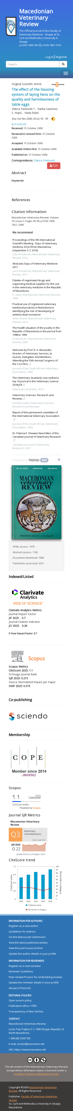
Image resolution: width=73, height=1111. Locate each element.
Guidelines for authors (22, 931)
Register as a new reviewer (25, 966)
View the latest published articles (28, 942)
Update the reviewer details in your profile (34, 982)
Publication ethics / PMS (23, 1006)
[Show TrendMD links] (59, 459)
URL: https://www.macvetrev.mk (27, 1049)
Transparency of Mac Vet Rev (26, 1011)
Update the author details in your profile (32, 953)
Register (61, 57)
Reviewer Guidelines (21, 971)
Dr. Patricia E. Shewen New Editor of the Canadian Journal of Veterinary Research (36, 434)
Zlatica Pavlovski (23, 109)
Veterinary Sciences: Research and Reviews (33, 396)
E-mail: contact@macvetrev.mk (26, 1044)
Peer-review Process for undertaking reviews (35, 977)
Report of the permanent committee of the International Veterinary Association (35, 414)
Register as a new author (23, 926)
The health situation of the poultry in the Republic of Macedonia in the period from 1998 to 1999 (36, 331)
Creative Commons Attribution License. (36, 1074)
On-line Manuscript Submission (27, 937)
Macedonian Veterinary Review (27, 1023)
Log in (49, 57)
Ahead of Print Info (20, 988)
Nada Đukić (32, 113)
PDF (55, 165)
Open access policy (20, 1000)
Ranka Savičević (48, 109)
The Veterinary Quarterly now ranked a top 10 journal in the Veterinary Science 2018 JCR (35, 381)
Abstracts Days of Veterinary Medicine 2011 (35, 265)
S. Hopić (17, 113)
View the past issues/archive (26, 948)
